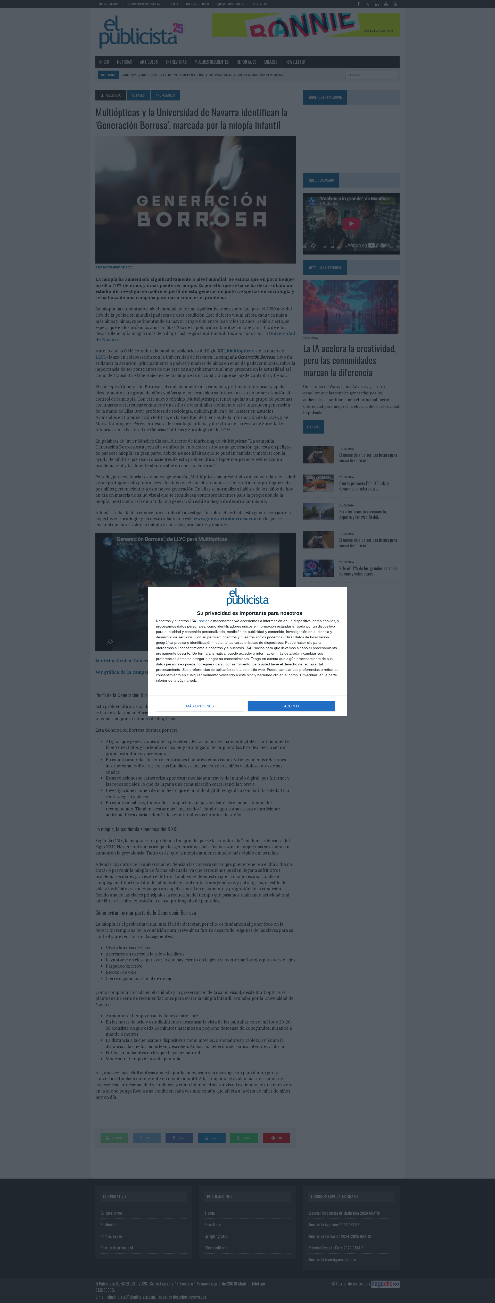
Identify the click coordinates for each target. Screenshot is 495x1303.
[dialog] (247, 651)
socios (204, 621)
